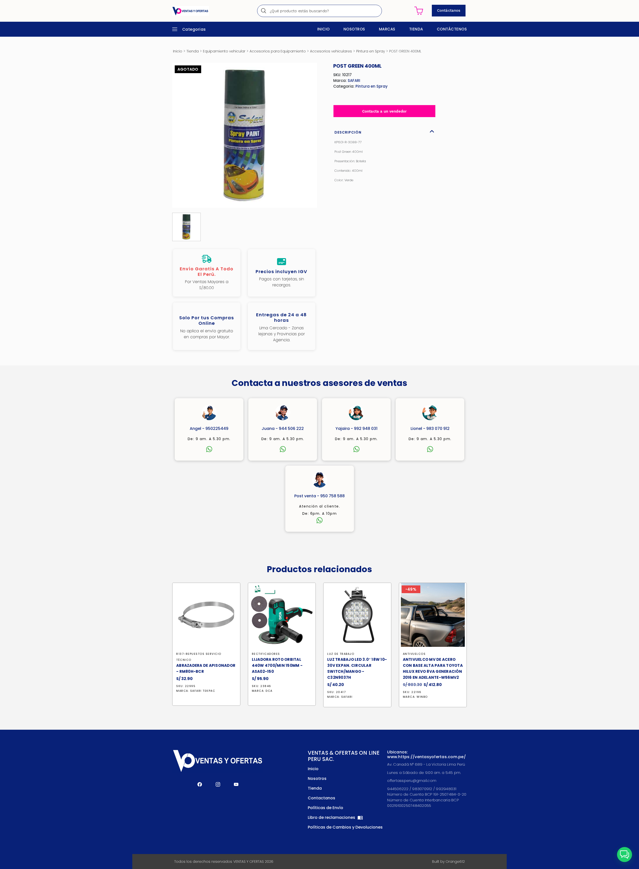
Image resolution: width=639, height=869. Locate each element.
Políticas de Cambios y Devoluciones (345, 827)
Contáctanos (448, 10)
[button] (624, 854)
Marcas (387, 29)
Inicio (323, 29)
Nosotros (354, 29)
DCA (269, 691)
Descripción (347, 132)
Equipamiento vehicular (224, 51)
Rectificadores (266, 654)
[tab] (384, 131)
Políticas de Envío (325, 808)
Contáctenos (452, 29)
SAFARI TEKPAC (202, 691)
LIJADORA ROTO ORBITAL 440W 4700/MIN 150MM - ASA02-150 (277, 665)
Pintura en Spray (370, 51)
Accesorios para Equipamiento (278, 51)
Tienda (416, 29)
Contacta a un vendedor (384, 111)
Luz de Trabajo (340, 654)
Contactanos (321, 798)
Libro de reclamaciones (332, 817)
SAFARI (354, 80)
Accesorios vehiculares (331, 51)
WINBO (422, 697)
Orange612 (455, 861)
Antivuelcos (414, 654)
